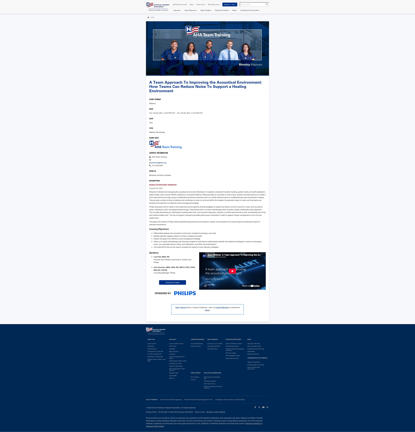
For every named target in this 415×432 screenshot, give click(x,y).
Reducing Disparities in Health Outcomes (177, 369)
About (192, 4)
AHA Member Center (180, 4)
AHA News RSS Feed (253, 354)
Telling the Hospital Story (253, 362)
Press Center (200, 4)
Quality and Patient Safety (176, 366)
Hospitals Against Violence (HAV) (177, 361)
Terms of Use (200, 412)
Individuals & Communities (249, 10)
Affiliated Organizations (212, 373)
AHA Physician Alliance (210, 381)
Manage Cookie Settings (215, 412)
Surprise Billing (173, 375)
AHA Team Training (231, 353)
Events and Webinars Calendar (234, 343)
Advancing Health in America (257, 358)
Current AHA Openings (197, 343)
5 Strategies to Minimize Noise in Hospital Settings (230, 399)
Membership (151, 346)
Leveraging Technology (175, 363)
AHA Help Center (213, 4)
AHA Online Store (152, 349)
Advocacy (177, 10)
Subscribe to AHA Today (253, 343)
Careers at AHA (152, 343)
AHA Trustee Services (209, 383)
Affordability (172, 349)
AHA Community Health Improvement (253, 368)
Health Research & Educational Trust (212, 377)
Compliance (172, 354)
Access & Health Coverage (176, 343)
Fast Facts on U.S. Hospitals (215, 343)
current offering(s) (222, 307)
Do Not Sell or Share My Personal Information (175, 412)
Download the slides (172, 282)
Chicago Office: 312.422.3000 (155, 351)
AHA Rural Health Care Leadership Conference (235, 349)
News (234, 10)
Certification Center (196, 346)
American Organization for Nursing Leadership (213, 387)
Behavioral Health (173, 351)
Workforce (172, 378)
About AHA (151, 339)
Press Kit (193, 379)
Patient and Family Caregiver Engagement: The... (198, 399)
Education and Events (233, 339)
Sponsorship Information (232, 358)
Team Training (180, 307)
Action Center (172, 346)
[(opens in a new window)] (185, 293)
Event (152, 17)
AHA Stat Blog (251, 351)
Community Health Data (213, 346)
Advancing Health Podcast (254, 346)
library (207, 310)
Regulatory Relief (173, 373)
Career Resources (190, 10)
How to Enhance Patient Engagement (171, 399)
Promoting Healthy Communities (255, 364)
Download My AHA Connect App (255, 349)
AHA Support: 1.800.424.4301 (155, 356)
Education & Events (221, 10)
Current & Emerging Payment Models (176, 357)
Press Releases (195, 377)
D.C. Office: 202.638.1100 (154, 354)
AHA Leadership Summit (232, 346)
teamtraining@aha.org (157, 162)
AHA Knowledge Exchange (233, 355)
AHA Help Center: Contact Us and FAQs (156, 360)
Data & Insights (206, 10)
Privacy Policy (151, 412)
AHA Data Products (212, 349)
